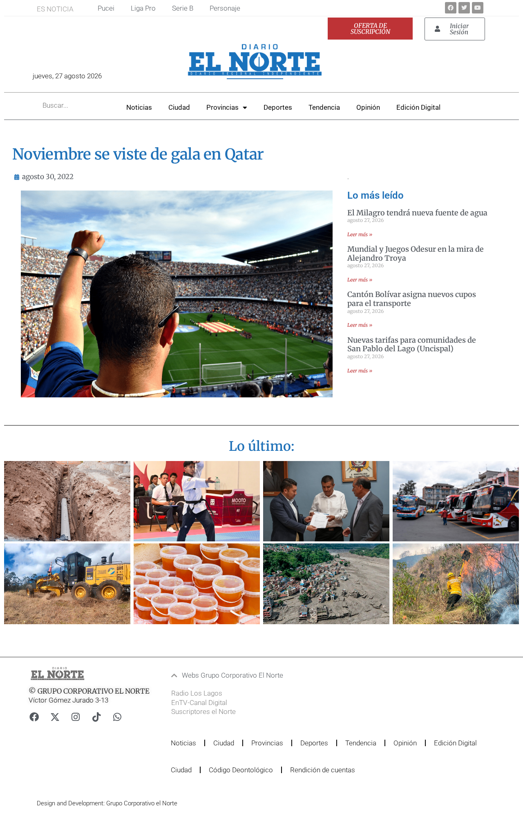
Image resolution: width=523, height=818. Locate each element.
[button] (247, 675)
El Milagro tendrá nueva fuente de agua (417, 212)
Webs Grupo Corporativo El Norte (232, 675)
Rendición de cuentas (322, 770)
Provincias (222, 107)
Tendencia (324, 107)
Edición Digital (418, 107)
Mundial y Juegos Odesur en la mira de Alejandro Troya (415, 253)
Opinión (368, 107)
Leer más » (359, 234)
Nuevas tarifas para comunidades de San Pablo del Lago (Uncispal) (411, 344)
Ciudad (179, 107)
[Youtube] (477, 7)
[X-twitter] (54, 716)
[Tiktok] (96, 716)
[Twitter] (464, 7)
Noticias (139, 107)
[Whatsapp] (117, 716)
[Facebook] (450, 7)
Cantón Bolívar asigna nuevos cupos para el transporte (411, 299)
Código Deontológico (241, 770)
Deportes (278, 107)
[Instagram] (75, 716)
